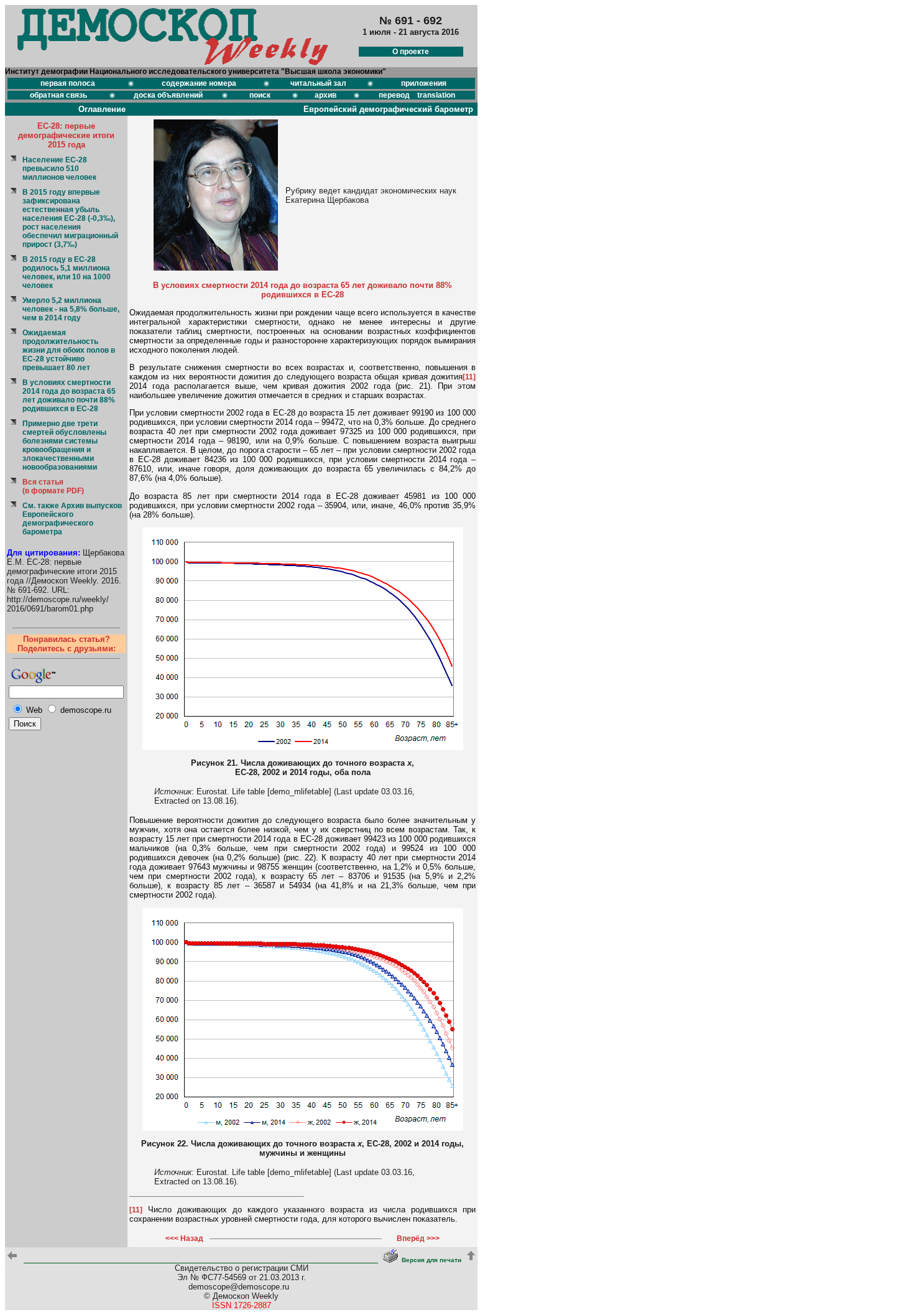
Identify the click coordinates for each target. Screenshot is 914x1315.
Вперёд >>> (418, 1238)
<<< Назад (184, 1238)
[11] (469, 377)
